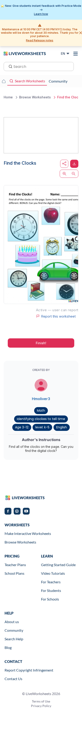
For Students (51, 590)
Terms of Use (41, 701)
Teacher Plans (15, 564)
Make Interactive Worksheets (28, 533)
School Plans (14, 573)
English (61, 427)
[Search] (9, 66)
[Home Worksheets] (3, 81)
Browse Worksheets (20, 542)
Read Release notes (39, 40)
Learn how (41, 14)
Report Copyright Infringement (29, 670)
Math (41, 410)
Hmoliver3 (41, 398)
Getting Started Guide (58, 564)
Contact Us (13, 678)
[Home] (25, 53)
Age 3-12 (21, 427)
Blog (8, 647)
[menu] (75, 53)
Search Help (14, 639)
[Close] (80, 32)
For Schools (50, 599)
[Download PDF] (74, 164)
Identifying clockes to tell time (41, 419)
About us (12, 621)
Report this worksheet (58, 316)
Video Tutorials (53, 573)
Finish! (41, 343)
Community (14, 630)
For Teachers (51, 582)
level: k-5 (42, 427)
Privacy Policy (41, 706)
